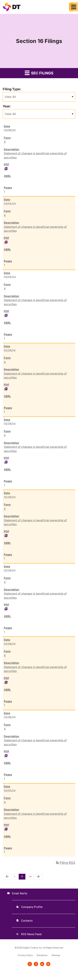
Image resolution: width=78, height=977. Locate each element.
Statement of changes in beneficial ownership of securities (35, 155)
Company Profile (32, 907)
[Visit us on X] (30, 963)
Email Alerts (19, 893)
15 (23, 876)
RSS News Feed (31, 934)
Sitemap (56, 955)
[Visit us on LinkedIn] (42, 963)
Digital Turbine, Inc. (33, 947)
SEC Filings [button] (41, 73)
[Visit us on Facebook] (36, 963)
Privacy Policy (25, 955)
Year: (7, 106)
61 (29, 876)
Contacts (27, 920)
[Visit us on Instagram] (48, 963)
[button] (73, 6)
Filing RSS (65, 863)
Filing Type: (12, 89)
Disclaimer (42, 955)
